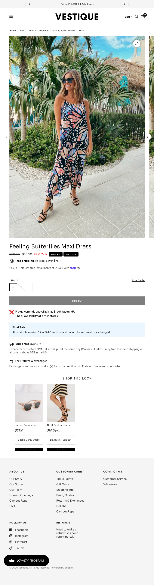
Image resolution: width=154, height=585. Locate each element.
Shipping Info (65, 489)
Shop (22, 30)
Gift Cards (62, 484)
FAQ (12, 506)
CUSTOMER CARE (69, 471)
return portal (64, 536)
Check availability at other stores (36, 316)
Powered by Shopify (62, 567)
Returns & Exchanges (70, 500)
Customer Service (115, 479)
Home (12, 30)
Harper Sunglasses (26, 425)
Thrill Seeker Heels (58, 425)
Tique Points (64, 479)
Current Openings (21, 495)
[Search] (137, 16)
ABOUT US (17, 471)
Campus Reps (18, 500)
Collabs (61, 506)
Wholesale (110, 484)
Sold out (61, 449)
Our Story (15, 479)
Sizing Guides (65, 495)
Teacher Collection (38, 30)
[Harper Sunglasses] (29, 403)
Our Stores (16, 484)
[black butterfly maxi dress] (136, 43)
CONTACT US (112, 471)
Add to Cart (29, 449)
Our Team (15, 489)
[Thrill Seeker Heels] (61, 403)
